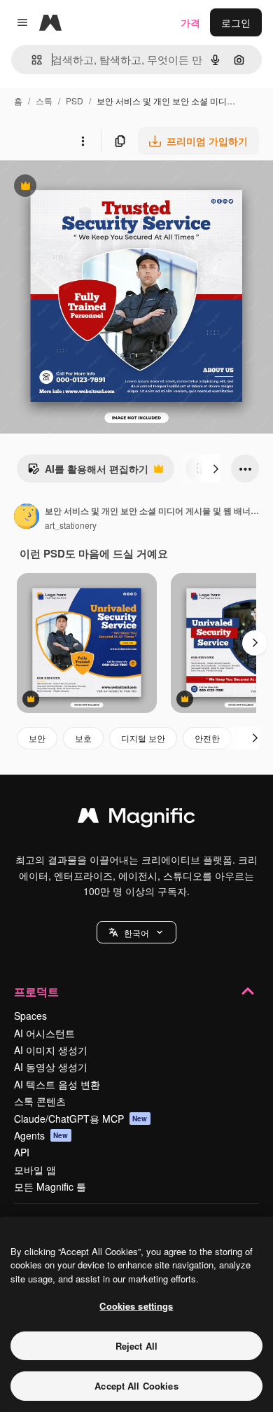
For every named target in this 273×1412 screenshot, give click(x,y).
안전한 (207, 738)
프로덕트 (36, 991)
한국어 (136, 933)
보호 (83, 738)
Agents (41, 1135)
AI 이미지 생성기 (51, 1050)
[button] (136, 932)
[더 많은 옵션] (83, 141)
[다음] (215, 469)
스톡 (44, 100)
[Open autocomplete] (31, 60)
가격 (190, 22)
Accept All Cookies (136, 1385)
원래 (80, 187)
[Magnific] (136, 818)
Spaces (30, 1016)
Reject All (136, 1345)
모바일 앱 (35, 1170)
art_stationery (71, 525)
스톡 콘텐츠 (40, 1101)
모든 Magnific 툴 (50, 1186)
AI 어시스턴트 (44, 1033)
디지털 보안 (143, 738)
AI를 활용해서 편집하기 (87, 472)
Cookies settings (136, 1306)
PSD (74, 100)
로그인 (236, 22)
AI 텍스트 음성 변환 (57, 1084)
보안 (37, 738)
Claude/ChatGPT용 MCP (81, 1119)
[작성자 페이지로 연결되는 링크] (26, 518)
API (21, 1152)
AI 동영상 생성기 (51, 1067)
